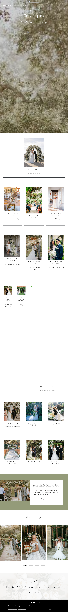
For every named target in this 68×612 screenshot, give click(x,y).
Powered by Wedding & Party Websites (17, 609)
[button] (23, 565)
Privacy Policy (51, 609)
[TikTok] (39, 602)
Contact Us (45, 6)
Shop (52, 5)
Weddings (11, 5)
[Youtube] (34, 602)
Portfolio (44, 5)
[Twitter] (31, 602)
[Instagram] (36, 602)
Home (4, 5)
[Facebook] (29, 602)
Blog (25, 5)
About (49, 606)
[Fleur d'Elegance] (34, 5)
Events (19, 5)
